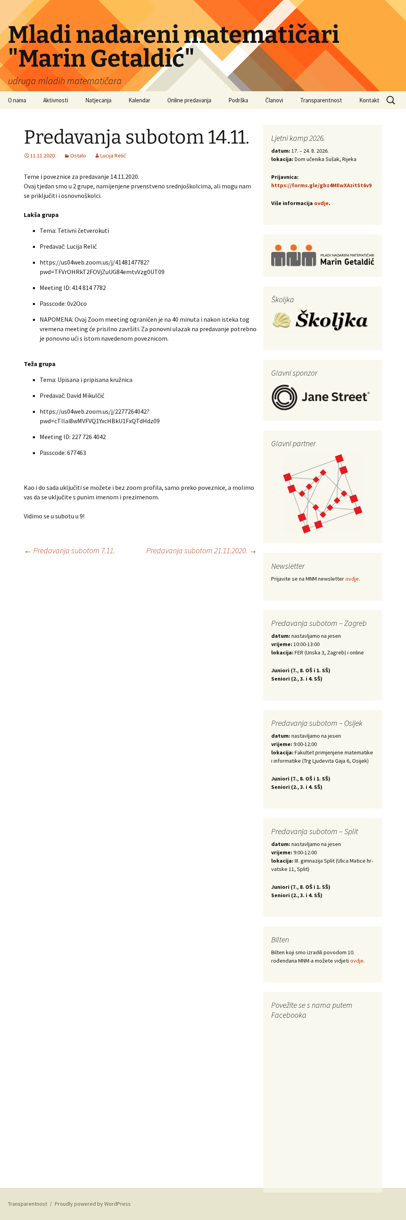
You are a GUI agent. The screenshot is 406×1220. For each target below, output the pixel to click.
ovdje (321, 203)
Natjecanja (98, 100)
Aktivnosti (55, 100)
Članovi (274, 100)
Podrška (238, 100)
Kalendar (139, 100)
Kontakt (369, 100)
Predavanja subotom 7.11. (69, 550)
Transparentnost (321, 100)
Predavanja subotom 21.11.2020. (201, 550)
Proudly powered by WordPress (93, 1203)
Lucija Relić (113, 155)
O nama (17, 100)
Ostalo (78, 155)
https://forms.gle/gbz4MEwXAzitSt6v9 (321, 185)
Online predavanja (189, 100)
